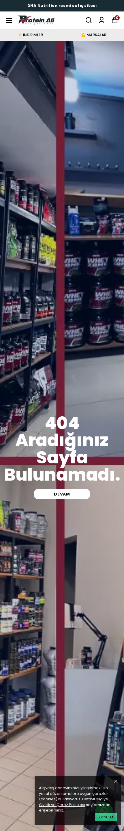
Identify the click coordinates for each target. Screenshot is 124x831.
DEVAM (62, 494)
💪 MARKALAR (93, 35)
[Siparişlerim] (101, 20)
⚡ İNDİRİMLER (30, 35)
